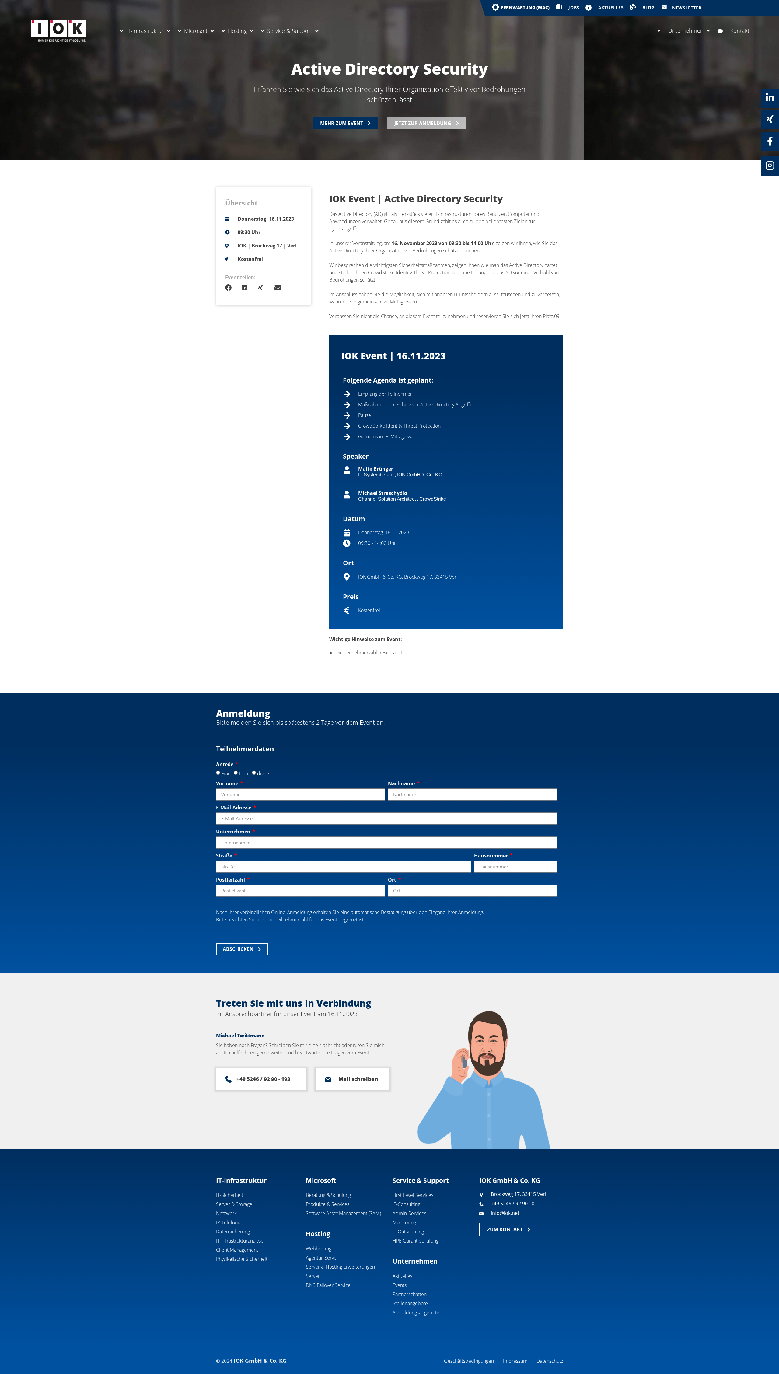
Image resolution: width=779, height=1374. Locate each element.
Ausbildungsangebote (416, 1312)
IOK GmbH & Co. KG (509, 1180)
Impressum (515, 1361)
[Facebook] (769, 141)
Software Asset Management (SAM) (343, 1213)
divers (263, 773)
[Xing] (769, 119)
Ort (392, 879)
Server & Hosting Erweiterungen (340, 1267)
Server (313, 1276)
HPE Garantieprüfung (415, 1240)
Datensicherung (233, 1231)
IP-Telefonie (229, 1222)
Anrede (225, 764)
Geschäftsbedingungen (469, 1361)
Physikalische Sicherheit (241, 1259)
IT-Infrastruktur (145, 30)
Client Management (237, 1249)
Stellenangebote (410, 1303)
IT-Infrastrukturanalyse (240, 1240)
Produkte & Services (327, 1204)
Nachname (402, 783)
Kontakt (739, 30)
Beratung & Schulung (328, 1195)
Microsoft (196, 30)
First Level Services (413, 1195)
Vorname (227, 783)
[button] (233, 288)
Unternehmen (686, 30)
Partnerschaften (410, 1294)
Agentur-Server (322, 1257)
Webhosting (318, 1248)
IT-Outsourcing (408, 1231)
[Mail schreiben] (328, 1079)
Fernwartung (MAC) (525, 7)
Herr (244, 773)
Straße (224, 855)
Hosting (237, 30)
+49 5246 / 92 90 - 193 (263, 1078)
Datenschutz (549, 1361)
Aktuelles (402, 1276)
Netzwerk (226, 1213)
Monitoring (404, 1222)
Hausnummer (491, 855)
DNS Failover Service (328, 1285)
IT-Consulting (406, 1204)
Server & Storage (234, 1204)
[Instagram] (769, 165)
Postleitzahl (231, 879)
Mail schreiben (358, 1078)
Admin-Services (409, 1213)
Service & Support (289, 30)
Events (400, 1285)
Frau (226, 773)
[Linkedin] (769, 97)
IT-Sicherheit (229, 1195)
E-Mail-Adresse (234, 807)
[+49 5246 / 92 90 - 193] (228, 1079)
